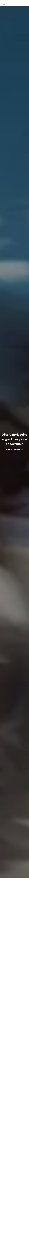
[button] (27, 3)
